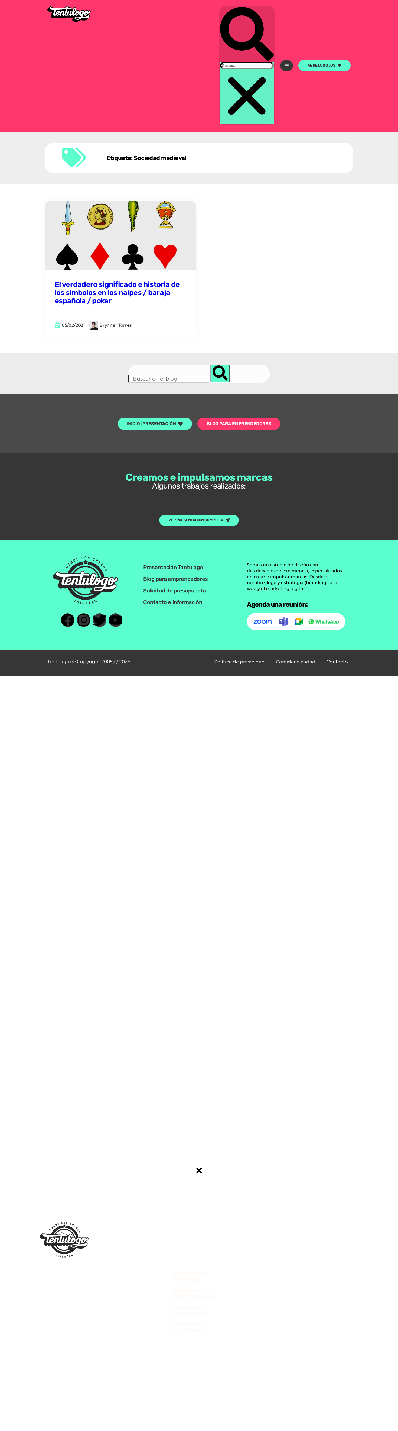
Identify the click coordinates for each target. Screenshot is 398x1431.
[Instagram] (83, 620)
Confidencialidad (295, 661)
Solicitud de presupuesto (174, 590)
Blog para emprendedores (175, 579)
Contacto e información (172, 602)
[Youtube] (115, 620)
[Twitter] (99, 620)
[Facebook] (67, 620)
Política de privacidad (239, 661)
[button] (247, 34)
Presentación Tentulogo (173, 567)
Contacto (337, 661)
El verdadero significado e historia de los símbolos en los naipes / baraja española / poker (117, 292)
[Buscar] (220, 373)
